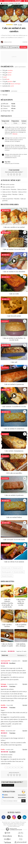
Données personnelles (8, 823)
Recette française (7, 576)
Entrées (12, 3)
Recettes (6, 3)
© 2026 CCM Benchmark (14, 826)
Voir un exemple (22, 795)
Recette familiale (19, 572)
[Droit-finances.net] (20, 836)
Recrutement (23, 822)
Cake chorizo (6, 189)
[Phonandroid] (20, 842)
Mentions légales (13, 824)
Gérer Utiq (6, 824)
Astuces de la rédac (8, 797)
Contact (13, 822)
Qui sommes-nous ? (6, 822)
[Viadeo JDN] (20, 839)
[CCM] (7, 833)
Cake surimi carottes (8, 184)
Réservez (15, 133)
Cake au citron (6, 192)
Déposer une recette (7, 785)
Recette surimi (17, 568)
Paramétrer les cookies (19, 823)
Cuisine (5, 795)
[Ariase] (7, 842)
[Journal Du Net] (20, 833)
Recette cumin (6, 568)
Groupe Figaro (21, 824)
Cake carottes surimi (8, 187)
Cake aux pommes (7, 199)
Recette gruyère (6, 572)
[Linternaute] (7, 836)
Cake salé (17, 3)
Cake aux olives (6, 194)
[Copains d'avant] (7, 839)
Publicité (17, 822)
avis (20, 25)
